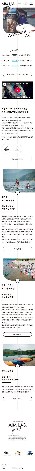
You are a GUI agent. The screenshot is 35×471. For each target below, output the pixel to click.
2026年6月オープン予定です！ (26, 66)
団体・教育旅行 (17, 334)
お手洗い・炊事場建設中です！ (26, 61)
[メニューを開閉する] (4, 466)
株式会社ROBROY (17, 159)
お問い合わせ (17, 399)
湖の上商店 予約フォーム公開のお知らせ (25, 56)
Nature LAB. (15, 60)
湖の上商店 (14, 55)
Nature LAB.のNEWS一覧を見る (17, 74)
